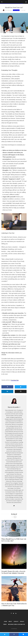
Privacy (22, 621)
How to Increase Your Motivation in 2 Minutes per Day (14, 604)
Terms (4, 624)
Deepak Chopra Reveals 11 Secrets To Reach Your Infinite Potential (13, 572)
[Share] (7, 386)
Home (5, 621)
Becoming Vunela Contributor (16, 624)
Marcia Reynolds (8, 10)
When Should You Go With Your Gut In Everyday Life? (13, 540)
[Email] (21, 391)
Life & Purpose (16, 10)
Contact (16, 621)
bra (23, 102)
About (10, 621)
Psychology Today (15, 380)
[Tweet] (21, 386)
